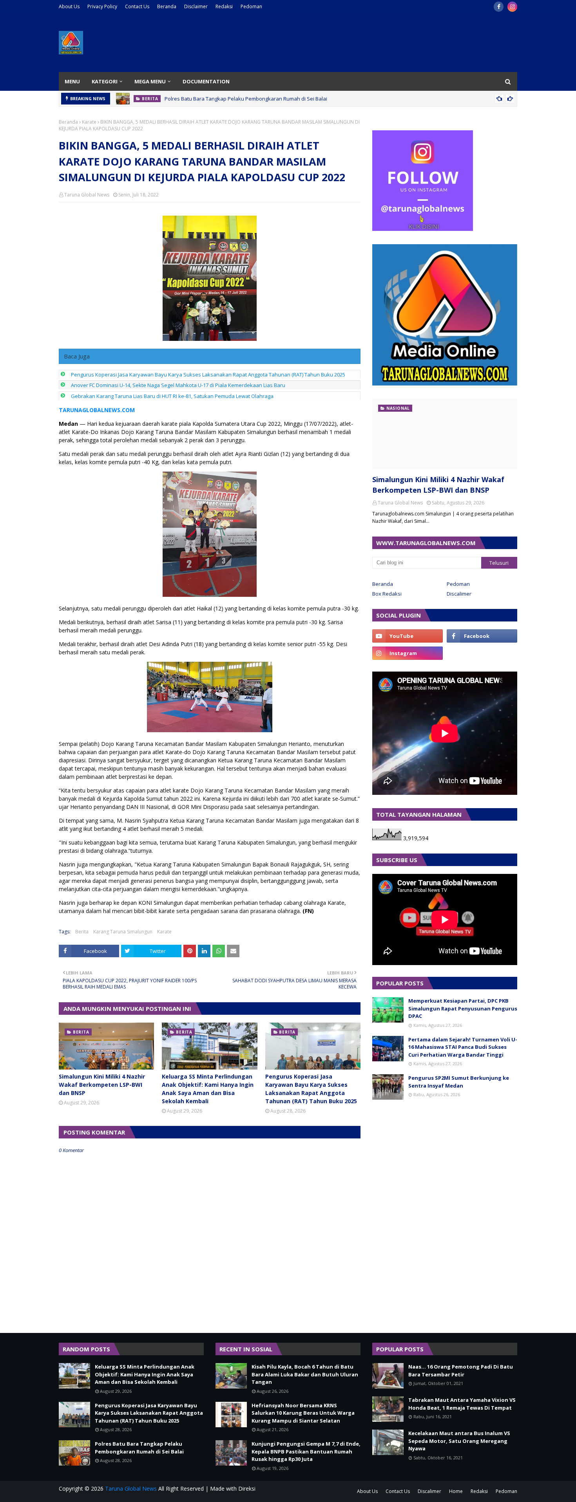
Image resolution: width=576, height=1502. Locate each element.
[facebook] (499, 7)
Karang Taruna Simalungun (122, 931)
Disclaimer (196, 6)
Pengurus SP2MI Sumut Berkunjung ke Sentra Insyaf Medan (458, 1081)
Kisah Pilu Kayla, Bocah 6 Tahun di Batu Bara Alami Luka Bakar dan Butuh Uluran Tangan (305, 1374)
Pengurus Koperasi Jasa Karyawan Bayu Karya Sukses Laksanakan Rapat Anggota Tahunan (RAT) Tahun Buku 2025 (208, 374)
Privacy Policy (102, 6)
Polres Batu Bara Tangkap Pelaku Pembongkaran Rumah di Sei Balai (246, 98)
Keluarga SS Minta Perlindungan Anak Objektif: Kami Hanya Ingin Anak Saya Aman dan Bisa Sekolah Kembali (208, 1089)
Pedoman (251, 6)
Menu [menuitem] (72, 81)
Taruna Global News (86, 194)
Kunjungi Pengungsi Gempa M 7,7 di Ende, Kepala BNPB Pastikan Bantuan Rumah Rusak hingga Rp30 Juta (306, 1451)
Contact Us (137, 6)
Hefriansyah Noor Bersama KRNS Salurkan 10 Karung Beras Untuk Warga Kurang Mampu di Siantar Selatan (303, 1413)
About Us (69, 6)
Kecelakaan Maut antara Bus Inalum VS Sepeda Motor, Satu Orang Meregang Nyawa (459, 1441)
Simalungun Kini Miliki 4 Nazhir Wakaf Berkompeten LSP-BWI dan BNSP (102, 1085)
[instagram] (512, 7)
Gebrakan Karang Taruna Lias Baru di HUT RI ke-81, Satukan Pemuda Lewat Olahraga (172, 396)
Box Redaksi (387, 593)
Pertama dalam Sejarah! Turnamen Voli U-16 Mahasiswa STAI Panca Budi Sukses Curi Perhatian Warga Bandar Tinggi (462, 1047)
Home (456, 1491)
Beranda (166, 6)
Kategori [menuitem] (105, 81)
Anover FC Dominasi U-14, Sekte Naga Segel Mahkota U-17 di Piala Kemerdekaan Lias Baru (178, 385)
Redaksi (224, 6)
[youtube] (407, 636)
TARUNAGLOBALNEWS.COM (97, 410)
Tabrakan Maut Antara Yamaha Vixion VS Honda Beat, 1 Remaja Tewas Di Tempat (462, 1403)
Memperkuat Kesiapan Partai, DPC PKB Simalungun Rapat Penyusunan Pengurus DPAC (462, 1008)
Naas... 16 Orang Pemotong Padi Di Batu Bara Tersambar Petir (460, 1370)
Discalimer (459, 593)
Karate (89, 122)
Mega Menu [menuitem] (150, 81)
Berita (82, 931)
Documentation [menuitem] (206, 81)
